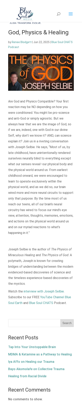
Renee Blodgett (22, 42)
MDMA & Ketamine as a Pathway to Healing (40, 354)
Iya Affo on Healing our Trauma (31, 362)
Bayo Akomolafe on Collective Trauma (36, 369)
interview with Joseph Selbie (44, 291)
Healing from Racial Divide (27, 376)
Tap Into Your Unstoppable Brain (32, 347)
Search (67, 323)
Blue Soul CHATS (41, 303)
